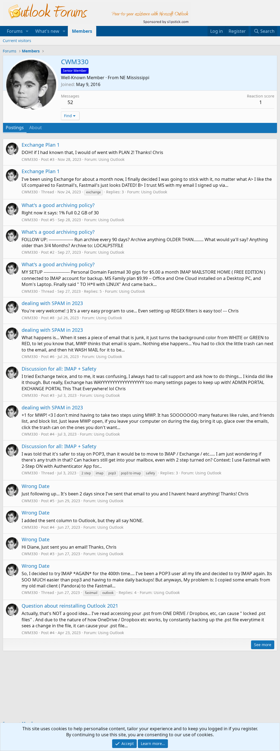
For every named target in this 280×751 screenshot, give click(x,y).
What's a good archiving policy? (58, 205)
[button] (27, 31)
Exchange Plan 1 (41, 144)
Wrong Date (35, 486)
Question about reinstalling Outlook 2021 (70, 605)
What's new (47, 31)
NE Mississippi (134, 78)
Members (82, 31)
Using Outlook (111, 159)
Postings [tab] (15, 128)
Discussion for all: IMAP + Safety (59, 368)
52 (70, 102)
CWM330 (30, 159)
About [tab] (35, 128)
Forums (15, 31)
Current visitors (17, 40)
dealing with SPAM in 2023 (52, 303)
